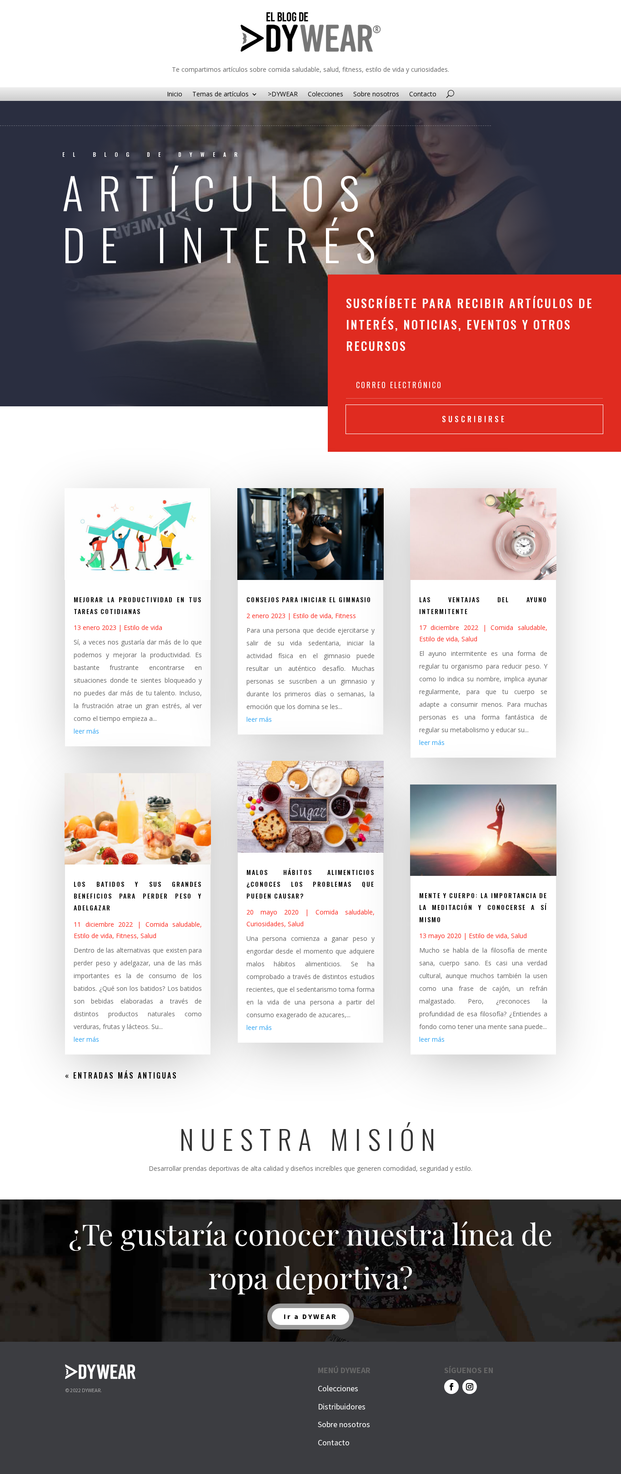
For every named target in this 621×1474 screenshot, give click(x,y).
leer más (86, 731)
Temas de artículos (220, 94)
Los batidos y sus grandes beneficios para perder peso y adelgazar (138, 895)
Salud (148, 935)
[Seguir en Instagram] (469, 1386)
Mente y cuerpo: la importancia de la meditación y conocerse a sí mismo (483, 907)
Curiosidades (265, 923)
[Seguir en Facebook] (451, 1386)
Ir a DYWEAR (310, 1316)
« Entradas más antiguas (121, 1075)
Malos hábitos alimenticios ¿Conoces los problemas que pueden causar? (310, 883)
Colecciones (325, 94)
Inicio (174, 94)
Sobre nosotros (376, 94)
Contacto (422, 94)
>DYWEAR (283, 94)
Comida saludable (172, 924)
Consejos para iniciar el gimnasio (308, 599)
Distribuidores (342, 1406)
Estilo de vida (143, 627)
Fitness (126, 935)
